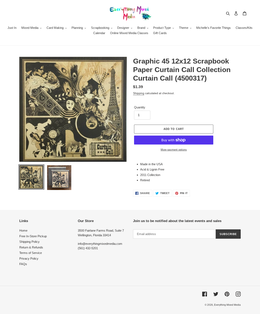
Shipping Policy (29, 241)
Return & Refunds (31, 247)
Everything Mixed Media (227, 304)
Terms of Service (30, 253)
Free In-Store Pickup (33, 236)
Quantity (139, 107)
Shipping (138, 93)
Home (23, 230)
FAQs (23, 264)
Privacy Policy (28, 258)
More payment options (174, 149)
